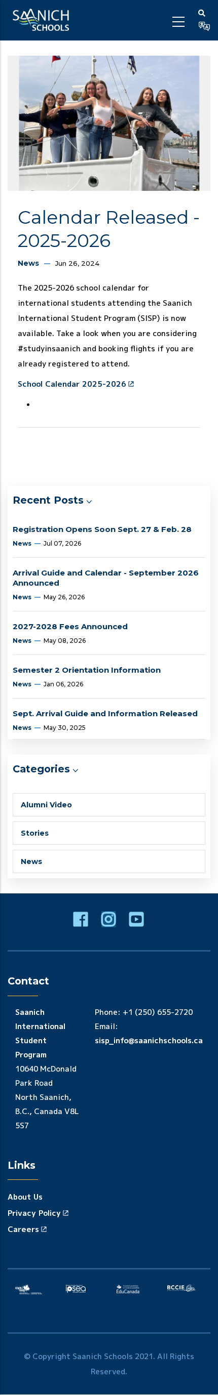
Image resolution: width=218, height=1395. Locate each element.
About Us (25, 1197)
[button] (204, 26)
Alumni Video (46, 804)
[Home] (43, 20)
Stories (35, 833)
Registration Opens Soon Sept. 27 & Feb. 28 (102, 529)
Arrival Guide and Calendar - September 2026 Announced (106, 578)
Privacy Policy (34, 1213)
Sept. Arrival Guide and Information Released (105, 713)
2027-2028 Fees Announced (70, 626)
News (28, 263)
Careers (23, 1229)
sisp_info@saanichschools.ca (149, 1040)
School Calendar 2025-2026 (72, 384)
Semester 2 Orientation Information (87, 670)
